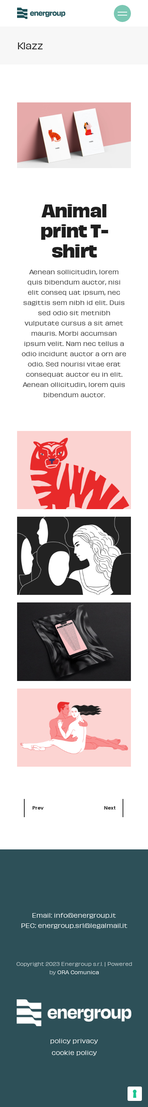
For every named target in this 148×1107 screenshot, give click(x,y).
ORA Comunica (78, 972)
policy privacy (74, 1040)
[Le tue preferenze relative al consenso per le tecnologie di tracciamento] (135, 1094)
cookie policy (74, 1052)
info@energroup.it (85, 915)
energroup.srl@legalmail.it (83, 925)
